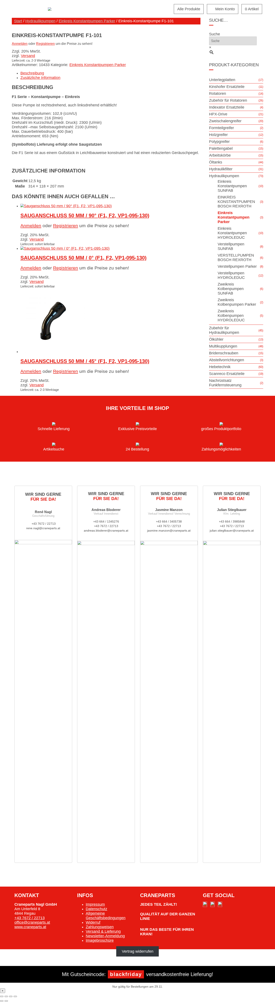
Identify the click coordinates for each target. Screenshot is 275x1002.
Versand (28, 56)
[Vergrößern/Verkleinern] (1, 996)
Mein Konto (225, 9)
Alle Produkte (188, 9)
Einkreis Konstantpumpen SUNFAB (232, 186)
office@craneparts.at (32, 922)
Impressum (95, 904)
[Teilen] (10, 996)
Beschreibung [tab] (32, 73)
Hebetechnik (220, 367)
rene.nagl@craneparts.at (43, 528)
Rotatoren (217, 93)
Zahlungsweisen (100, 927)
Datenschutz (96, 909)
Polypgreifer (219, 141)
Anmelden (20, 43)
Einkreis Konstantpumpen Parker (87, 21)
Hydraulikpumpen (40, 21)
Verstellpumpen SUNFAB (231, 246)
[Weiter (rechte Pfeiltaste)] (6, 1001)
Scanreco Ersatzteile (226, 374)
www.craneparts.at (30, 927)
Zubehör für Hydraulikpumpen (224, 330)
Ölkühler (216, 339)
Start (18, 21)
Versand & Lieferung (103, 931)
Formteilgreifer (221, 128)
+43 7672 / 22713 (43, 523)
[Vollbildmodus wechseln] (6, 996)
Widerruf (93, 922)
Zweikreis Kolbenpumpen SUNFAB (231, 288)
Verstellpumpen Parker (237, 266)
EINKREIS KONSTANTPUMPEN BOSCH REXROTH (236, 201)
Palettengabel (221, 148)
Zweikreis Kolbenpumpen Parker (237, 302)
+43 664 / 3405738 (169, 521)
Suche (214, 34)
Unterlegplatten (222, 80)
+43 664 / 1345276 (106, 521)
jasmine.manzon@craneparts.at (169, 530)
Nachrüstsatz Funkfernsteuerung (225, 382)
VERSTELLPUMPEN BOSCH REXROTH (236, 257)
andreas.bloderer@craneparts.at (106, 530)
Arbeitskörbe (220, 155)
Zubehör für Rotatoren (228, 100)
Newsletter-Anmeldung (105, 936)
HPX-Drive (218, 114)
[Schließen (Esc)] (15, 996)
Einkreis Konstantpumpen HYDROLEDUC (232, 233)
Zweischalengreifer (225, 121)
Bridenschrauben (223, 353)
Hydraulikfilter (220, 169)
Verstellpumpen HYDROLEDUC (231, 275)
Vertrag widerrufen (137, 951)
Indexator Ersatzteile (226, 107)
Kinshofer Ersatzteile (226, 87)
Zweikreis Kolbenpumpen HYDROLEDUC (231, 315)
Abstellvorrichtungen (226, 360)
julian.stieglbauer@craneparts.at (232, 530)
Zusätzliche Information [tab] (40, 78)
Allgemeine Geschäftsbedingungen (105, 915)
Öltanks (215, 162)
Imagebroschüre (100, 940)
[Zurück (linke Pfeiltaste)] (1, 1001)
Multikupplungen (223, 346)
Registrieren (45, 43)
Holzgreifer (218, 135)
